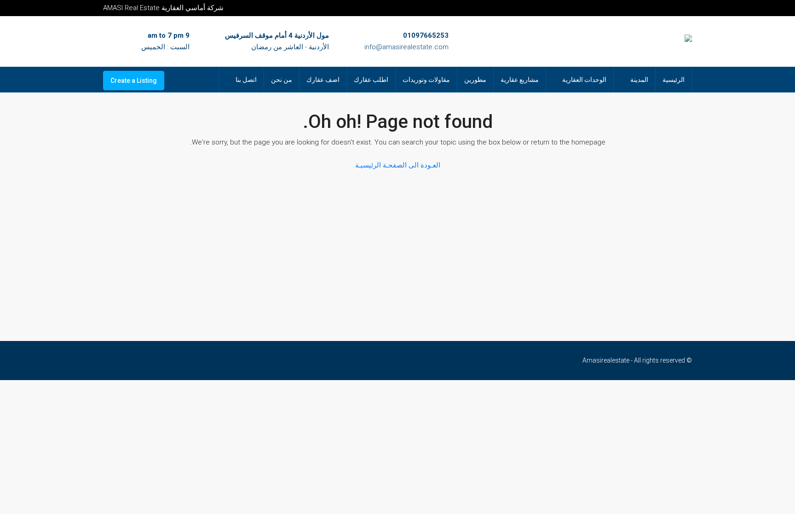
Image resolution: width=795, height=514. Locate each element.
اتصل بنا (246, 79)
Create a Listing (133, 80)
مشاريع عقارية (520, 79)
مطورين (475, 79)
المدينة (639, 79)
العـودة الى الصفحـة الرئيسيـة (397, 165)
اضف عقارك (323, 79)
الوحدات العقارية (584, 79)
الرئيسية (673, 79)
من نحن (281, 79)
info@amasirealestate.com (406, 47)
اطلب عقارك (371, 79)
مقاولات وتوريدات (426, 79)
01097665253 (426, 35)
